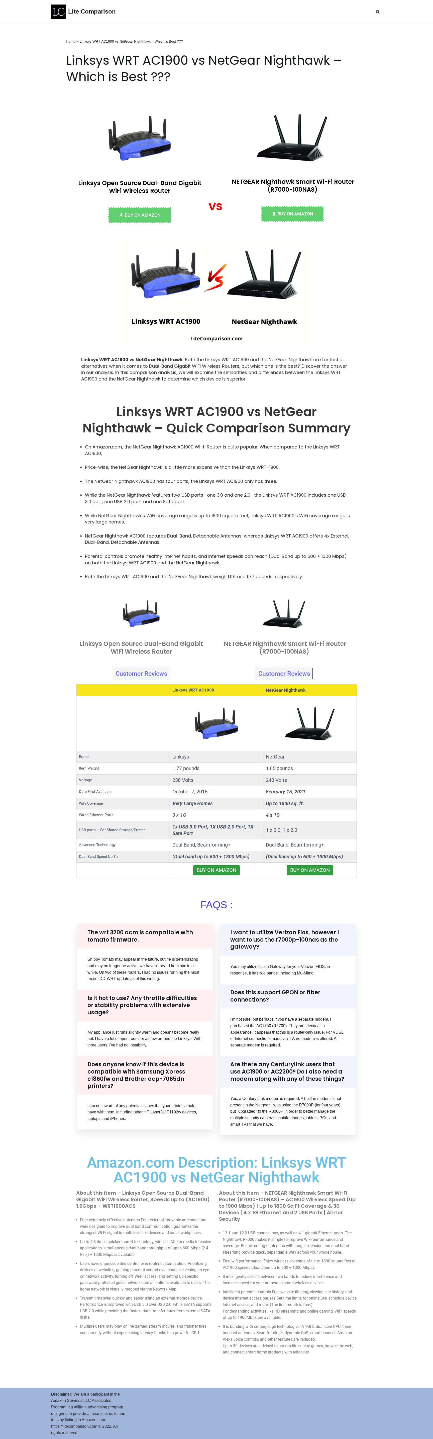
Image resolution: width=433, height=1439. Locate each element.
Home (71, 41)
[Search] (378, 12)
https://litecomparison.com (74, 1426)
